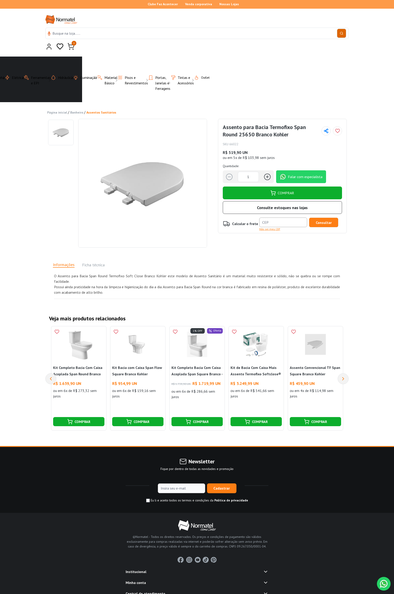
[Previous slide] (50, 367)
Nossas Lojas (229, 4)
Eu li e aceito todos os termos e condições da (199, 489)
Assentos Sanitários (101, 101)
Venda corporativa (198, 4)
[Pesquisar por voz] (49, 34)
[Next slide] (343, 367)
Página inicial (57, 101)
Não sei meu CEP (269, 218)
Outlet (202, 66)
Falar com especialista (305, 165)
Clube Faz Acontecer (163, 4)
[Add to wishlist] (337, 119)
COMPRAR (286, 181)
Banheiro (76, 101)
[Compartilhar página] (326, 119)
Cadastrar (221, 477)
